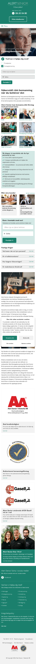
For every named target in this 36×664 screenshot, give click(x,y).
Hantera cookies (29, 643)
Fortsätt (6, 82)
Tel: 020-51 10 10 (8, 639)
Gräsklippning (22, 597)
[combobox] (18, 71)
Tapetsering (5, 597)
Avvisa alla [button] (26, 338)
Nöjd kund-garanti (19, 639)
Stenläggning (22, 602)
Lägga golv (4, 602)
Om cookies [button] (9, 343)
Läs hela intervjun (7, 561)
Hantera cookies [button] (26, 343)
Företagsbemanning (9, 66)
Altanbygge (5, 591)
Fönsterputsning (23, 591)
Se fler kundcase (30, 193)
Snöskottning (22, 594)
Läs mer (31, 251)
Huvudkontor (29, 639)
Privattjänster (7, 63)
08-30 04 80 (21, 13)
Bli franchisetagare (7, 643)
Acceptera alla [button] (10, 338)
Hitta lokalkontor (18, 19)
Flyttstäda (4, 605)
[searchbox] (10, 71)
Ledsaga (21, 605)
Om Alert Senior (18, 643)
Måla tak (4, 600)
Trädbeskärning (23, 600)
